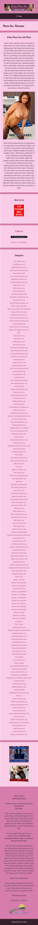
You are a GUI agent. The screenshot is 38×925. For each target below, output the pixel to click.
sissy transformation (19, 669)
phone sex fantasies (19, 583)
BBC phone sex (19, 285)
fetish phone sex (19, 443)
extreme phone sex (19, 419)
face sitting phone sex (19, 422)
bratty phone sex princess (19, 327)
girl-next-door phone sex (19, 475)
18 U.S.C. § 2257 (26, 873)
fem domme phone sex (19, 431)
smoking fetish (19, 681)
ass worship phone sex (19, 276)
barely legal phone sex (19, 282)
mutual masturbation (19, 532)
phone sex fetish (19, 588)
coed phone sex (19, 359)
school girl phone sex (19, 636)
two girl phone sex (19, 725)
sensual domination (19, 648)
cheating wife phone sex (19, 348)
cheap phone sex (19, 344)
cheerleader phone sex (19, 350)
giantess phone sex (19, 469)
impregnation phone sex (19, 499)
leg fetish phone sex (19, 517)
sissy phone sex (19, 660)
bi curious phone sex (19, 294)
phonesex (19, 621)
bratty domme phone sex (19, 321)
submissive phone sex (19, 702)
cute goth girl (19, 386)
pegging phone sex (19, 574)
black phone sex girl (19, 312)
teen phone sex (19, 716)
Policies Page (25, 836)
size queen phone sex (19, 672)
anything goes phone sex (19, 270)
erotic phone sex (19, 410)
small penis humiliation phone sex (19, 678)
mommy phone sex (19, 529)
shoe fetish (19, 657)
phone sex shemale (19, 609)
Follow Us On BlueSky (19, 242)
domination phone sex (19, 395)
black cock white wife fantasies (19, 309)
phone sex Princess (19, 603)
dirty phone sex (19, 392)
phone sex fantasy (19, 586)
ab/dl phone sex (19, 264)
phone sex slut (19, 612)
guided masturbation (19, 484)
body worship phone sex (19, 318)
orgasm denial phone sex (19, 547)
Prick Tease (19, 624)
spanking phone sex (19, 687)
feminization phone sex (19, 440)
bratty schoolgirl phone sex (19, 330)
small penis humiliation (19, 675)
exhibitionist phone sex (19, 413)
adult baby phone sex (19, 267)
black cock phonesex (19, 306)
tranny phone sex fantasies (19, 722)
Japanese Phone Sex (19, 505)
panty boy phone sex (19, 553)
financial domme (19, 449)
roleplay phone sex (19, 633)
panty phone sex (19, 562)
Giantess (19, 467)
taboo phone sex (19, 707)
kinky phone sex (19, 511)
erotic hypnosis (19, 404)
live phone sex (19, 520)
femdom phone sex (19, 434)
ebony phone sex (19, 398)
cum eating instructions (19, 380)
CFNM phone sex (19, 342)
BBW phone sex (19, 288)
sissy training (19, 663)
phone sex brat (19, 580)
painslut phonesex (19, 550)
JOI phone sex (19, 508)
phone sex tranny (19, 618)
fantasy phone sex (19, 425)
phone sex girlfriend (19, 591)
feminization (19, 437)
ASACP (16, 796)
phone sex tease (19, 615)
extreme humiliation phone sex (19, 416)
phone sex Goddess (19, 594)
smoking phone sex (19, 684)
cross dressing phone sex (19, 368)
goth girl (19, 481)
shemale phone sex (19, 654)
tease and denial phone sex (19, 713)
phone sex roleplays (19, 606)
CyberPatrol (18, 806)
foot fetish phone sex (19, 458)
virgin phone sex (19, 728)
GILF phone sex (19, 472)
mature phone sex (19, 523)
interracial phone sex (19, 502)
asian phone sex (19, 273)
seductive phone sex (19, 645)
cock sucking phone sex (19, 353)
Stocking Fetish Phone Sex (19, 693)
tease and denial (19, 710)
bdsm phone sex (19, 291)
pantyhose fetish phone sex (19, 568)
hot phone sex (19, 490)
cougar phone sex (19, 362)
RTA (21, 796)
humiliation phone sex (19, 493)
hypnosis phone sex (19, 496)
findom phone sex (19, 452)
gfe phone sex (19, 463)
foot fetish (19, 455)
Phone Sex (19, 577)
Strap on (19, 696)
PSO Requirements (19, 895)
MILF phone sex (19, 526)
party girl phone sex (19, 571)
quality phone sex (19, 627)
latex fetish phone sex (19, 514)
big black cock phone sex (19, 297)
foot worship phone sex (19, 461)
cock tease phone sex (19, 356)
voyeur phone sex (19, 731)
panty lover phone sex (19, 559)
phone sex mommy (19, 600)
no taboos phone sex (19, 544)
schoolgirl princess (19, 642)
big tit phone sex (19, 300)
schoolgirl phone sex (19, 639)
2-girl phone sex (19, 261)
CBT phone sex (19, 336)
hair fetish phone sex (19, 487)
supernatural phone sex (19, 705)
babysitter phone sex (19, 279)
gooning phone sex (19, 478)
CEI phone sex (19, 339)
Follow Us (19, 231)
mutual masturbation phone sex (19, 535)
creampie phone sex (19, 365)
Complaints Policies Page (14, 838)
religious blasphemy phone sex (19, 630)
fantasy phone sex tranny (19, 428)
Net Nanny (19, 808)
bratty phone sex (19, 324)
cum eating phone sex (19, 383)
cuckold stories (19, 377)
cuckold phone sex (19, 374)
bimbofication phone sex (19, 303)
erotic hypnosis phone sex (19, 407)
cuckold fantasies (19, 371)
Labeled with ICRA (18, 798)
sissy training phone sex (19, 666)
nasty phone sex (19, 538)
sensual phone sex (19, 651)
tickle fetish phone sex (19, 719)
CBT (19, 333)
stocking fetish (19, 690)
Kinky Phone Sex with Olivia (19, 37)
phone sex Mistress (19, 597)
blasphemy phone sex (19, 315)
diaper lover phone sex (19, 389)
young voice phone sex (19, 734)
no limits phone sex (19, 541)
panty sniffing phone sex (19, 565)
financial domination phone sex (19, 446)
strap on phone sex (19, 699)
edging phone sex (19, 401)
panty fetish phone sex (19, 556)
